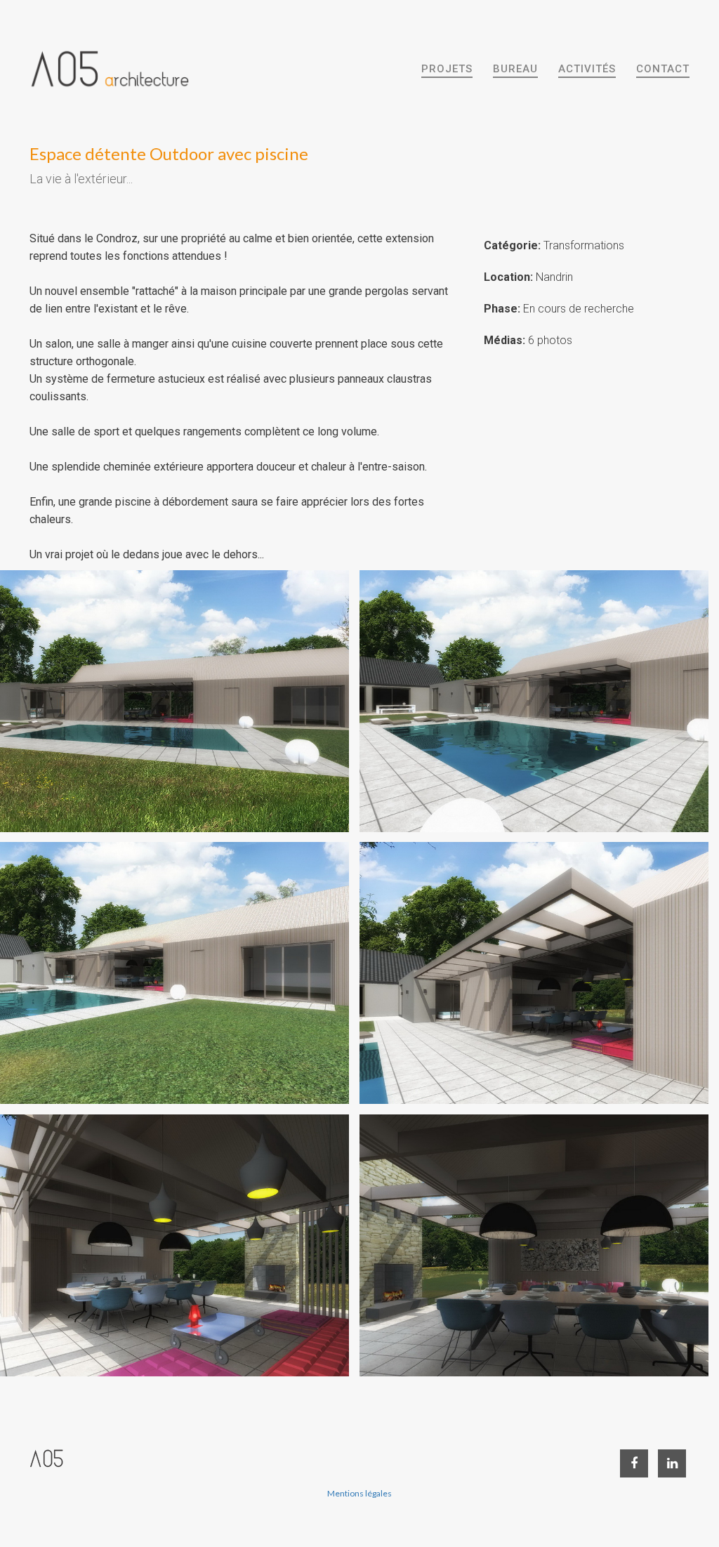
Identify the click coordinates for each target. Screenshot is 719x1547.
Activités (587, 68)
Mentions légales (359, 1493)
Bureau (515, 68)
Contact (663, 68)
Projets (447, 68)
